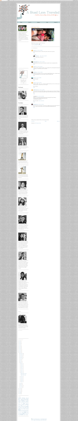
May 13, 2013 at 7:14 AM (41, 61)
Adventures (23, 397)
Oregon (23, 407)
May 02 (22, 380)
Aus (33, 82)
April (21, 383)
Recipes (21, 412)
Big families (26, 398)
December (21, 353)
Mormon (21, 407)
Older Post (58, 121)
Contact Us (55, 22)
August (21, 358)
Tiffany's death (26, 413)
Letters (19, 405)
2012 (20, 388)
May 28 (22, 366)
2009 (20, 392)
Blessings (22, 399)
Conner (19, 401)
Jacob (21, 404)
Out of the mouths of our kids (23, 408)
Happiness (19, 404)
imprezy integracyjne (41, 100)
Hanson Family (35, 61)
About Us (29, 22)
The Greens (37, 44)
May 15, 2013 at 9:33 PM (40, 104)
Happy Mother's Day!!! (24, 373)
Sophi (25, 412)
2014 (20, 351)
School (23, 412)
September (21, 357)
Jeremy (23, 404)
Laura (34, 50)
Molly (19, 407)
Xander (21, 414)
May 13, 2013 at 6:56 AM (43, 55)
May (20, 362)
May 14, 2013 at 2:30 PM (41, 89)
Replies (35, 54)
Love (21, 406)
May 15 (22, 371)
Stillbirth (21, 413)
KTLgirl (34, 72)
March (21, 384)
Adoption (38, 22)
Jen (33, 77)
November (21, 354)
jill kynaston (35, 104)
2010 (20, 391)
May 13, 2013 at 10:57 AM (38, 66)
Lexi (21, 405)
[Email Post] (39, 44)
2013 (20, 352)
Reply (34, 52)
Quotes (19, 412)
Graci (24, 403)
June (20, 361)
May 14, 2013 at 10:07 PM (40, 96)
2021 (20, 342)
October (21, 356)
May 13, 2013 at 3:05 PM (39, 72)
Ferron (19, 403)
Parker (19, 410)
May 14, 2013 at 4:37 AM (38, 82)
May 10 (22, 376)
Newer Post (32, 121)
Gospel (21, 403)
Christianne (23, 400)
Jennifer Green (35, 89)
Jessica (27, 404)
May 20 (22, 368)
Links (47, 22)
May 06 (22, 379)
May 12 (22, 372)
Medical (27, 406)
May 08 (22, 377)
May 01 (22, 381)
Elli (26, 401)
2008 (20, 393)
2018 (20, 346)
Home (21, 22)
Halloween (27, 403)
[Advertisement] (23, 55)
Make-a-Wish (24, 406)
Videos (19, 414)
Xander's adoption (25, 414)
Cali (25, 399)
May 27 (22, 367)
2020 (20, 343)
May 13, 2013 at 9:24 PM (38, 77)
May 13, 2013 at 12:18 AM (38, 50)
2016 (20, 348)
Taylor (23, 413)
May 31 (22, 363)
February (21, 385)
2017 (20, 347)
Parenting (27, 408)
